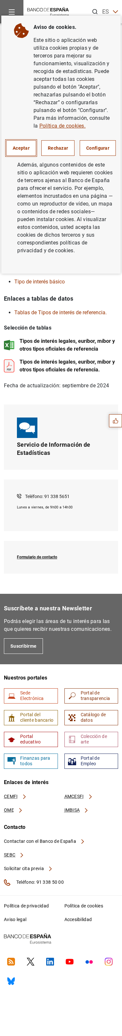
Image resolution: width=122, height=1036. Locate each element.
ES (105, 11)
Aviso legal (15, 919)
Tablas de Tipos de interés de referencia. (60, 312)
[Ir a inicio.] (48, 11)
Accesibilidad (78, 919)
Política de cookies (83, 905)
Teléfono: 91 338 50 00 (39, 882)
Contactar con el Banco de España (40, 841)
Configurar (97, 148)
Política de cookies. (62, 126)
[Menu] (11, 11)
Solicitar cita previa (24, 868)
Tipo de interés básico (39, 282)
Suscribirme (23, 646)
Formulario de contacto (37, 557)
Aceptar (21, 148)
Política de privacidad (26, 905)
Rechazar (58, 148)
